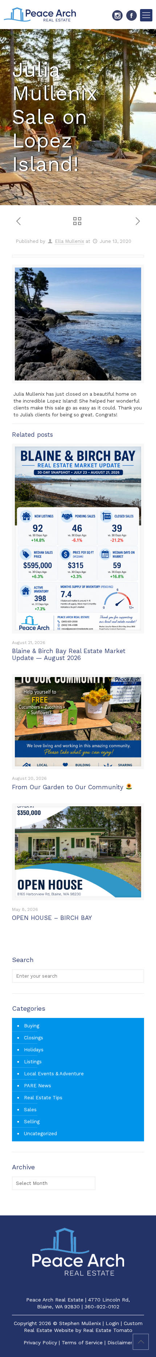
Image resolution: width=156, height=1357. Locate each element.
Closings (33, 1037)
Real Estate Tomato (107, 1330)
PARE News (37, 1085)
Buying (31, 1025)
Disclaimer (119, 1342)
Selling (32, 1121)
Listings (33, 1061)
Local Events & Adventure (54, 1073)
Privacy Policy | (43, 1342)
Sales (30, 1109)
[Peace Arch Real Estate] (40, 14)
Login (112, 1323)
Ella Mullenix (69, 241)
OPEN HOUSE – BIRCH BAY (52, 917)
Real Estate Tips (43, 1097)
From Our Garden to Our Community (69, 787)
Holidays (34, 1049)
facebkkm (131, 15)
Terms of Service (82, 1342)
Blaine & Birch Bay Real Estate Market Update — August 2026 (69, 654)
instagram (117, 15)
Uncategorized (40, 1133)
